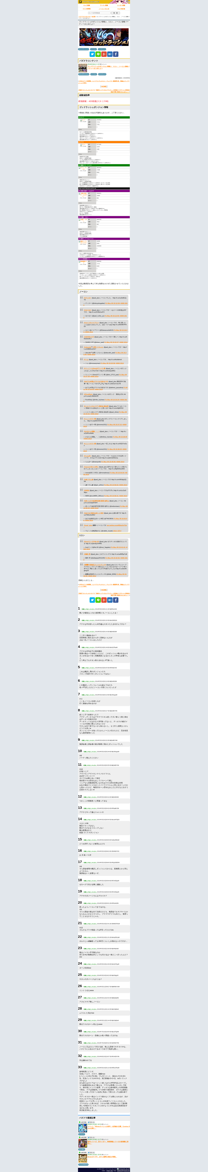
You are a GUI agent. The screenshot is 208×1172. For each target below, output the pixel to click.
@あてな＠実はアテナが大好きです (96, 381)
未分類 (93, 16)
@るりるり (87, 310)
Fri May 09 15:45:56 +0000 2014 (112, 462)
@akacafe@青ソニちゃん (93, 347)
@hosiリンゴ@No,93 (91, 541)
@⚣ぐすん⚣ (88, 479)
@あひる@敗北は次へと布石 (94, 513)
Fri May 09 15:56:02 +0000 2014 (115, 485)
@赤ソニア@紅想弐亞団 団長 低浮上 (96, 501)
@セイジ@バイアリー (91, 323)
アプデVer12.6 (83, 1164)
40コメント (105, 1124)
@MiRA (86, 490)
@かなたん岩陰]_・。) (91, 431)
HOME (104, 86)
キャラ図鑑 (86, 5)
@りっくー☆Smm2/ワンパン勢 (94, 368)
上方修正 (81, 1149)
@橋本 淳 (87, 554)
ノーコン (93, 49)
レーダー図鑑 (121, 5)
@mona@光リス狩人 (91, 467)
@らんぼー (87, 456)
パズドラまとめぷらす (90, 2)
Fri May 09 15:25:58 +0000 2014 (112, 363)
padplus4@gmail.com (123, 1170)
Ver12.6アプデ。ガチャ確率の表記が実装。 (102, 1157)
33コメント (103, 64)
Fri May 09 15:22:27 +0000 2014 (115, 342)
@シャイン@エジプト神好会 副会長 (96, 406)
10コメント (105, 1139)
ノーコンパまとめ (104, 9)
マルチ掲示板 (121, 9)
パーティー (102, 49)
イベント (81, 1134)
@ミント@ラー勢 (90, 419)
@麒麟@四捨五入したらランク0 (95, 565)
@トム (86, 359)
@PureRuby (88, 394)
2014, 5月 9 (117, 531)
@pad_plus (88, 525)
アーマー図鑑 (104, 5)
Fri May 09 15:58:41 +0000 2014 (115, 496)
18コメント (105, 1154)
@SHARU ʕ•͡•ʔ (89, 337)
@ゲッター (87, 298)
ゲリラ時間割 (87, 9)
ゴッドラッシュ (84, 49)
